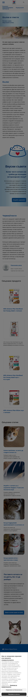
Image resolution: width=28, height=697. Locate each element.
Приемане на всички (14, 694)
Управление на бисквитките (14, 690)
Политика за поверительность (9, 686)
